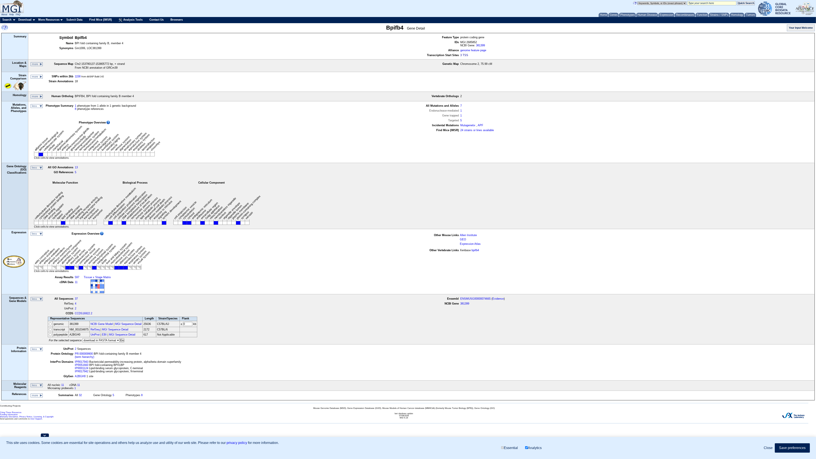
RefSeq (95, 329)
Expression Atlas (470, 243)
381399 (480, 45)
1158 (78, 76)
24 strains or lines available (477, 130)
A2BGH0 (80, 376)
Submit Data (74, 19)
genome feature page (473, 50)
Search (6, 19)
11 (76, 282)
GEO (463, 239)
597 (77, 277)
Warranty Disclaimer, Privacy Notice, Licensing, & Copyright (27, 417)
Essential (511, 448)
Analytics (535, 448)
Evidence (498, 298)
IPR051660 (81, 365)
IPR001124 (81, 368)
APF (480, 125)
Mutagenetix (467, 125)
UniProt (95, 334)
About (4, 14)
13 (76, 167)
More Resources (49, 19)
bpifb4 (475, 250)
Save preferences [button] (792, 448)
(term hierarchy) (84, 356)
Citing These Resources (10, 412)
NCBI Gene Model (102, 324)
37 (76, 298)
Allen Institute (468, 235)
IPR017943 (81, 361)
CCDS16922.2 (83, 313)
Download (24, 19)
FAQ (18, 14)
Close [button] (768, 448)
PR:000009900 (84, 353)
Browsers (176, 19)
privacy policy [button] (237, 443)
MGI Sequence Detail (128, 324)
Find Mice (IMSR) (100, 19)
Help (11, 14)
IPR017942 (81, 371)
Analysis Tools (132, 19)
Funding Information (9, 415)
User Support (36, 419)
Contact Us (156, 19)
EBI (104, 334)
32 (80, 395)
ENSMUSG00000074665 (475, 298)
